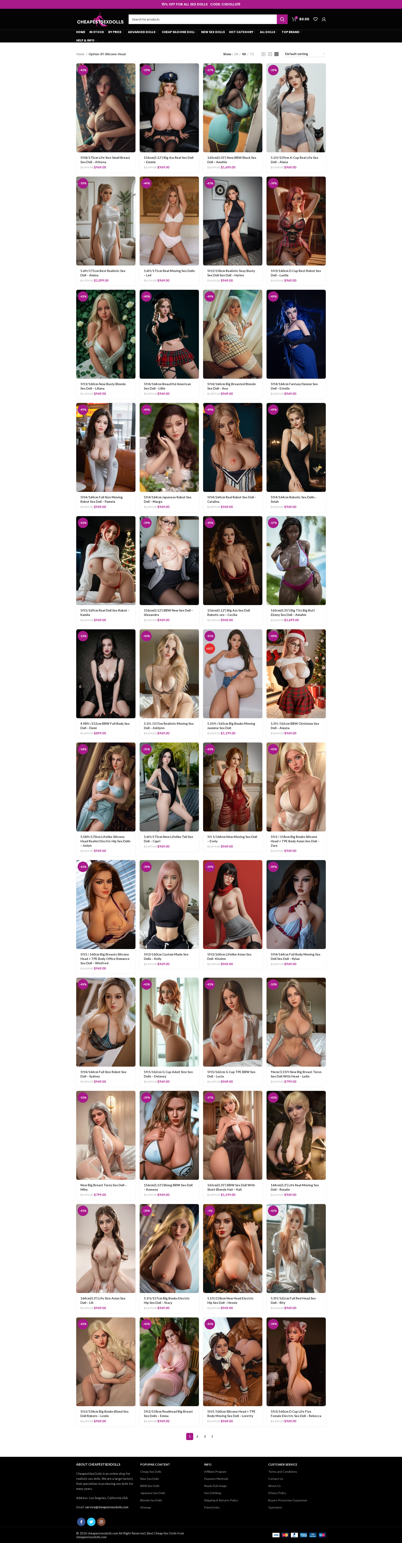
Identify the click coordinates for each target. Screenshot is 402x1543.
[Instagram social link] (101, 1522)
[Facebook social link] (81, 1522)
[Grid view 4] (276, 54)
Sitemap (145, 1507)
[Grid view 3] (270, 54)
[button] (132, 70)
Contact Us (275, 1478)
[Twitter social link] (91, 1522)
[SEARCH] (282, 19)
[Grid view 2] (263, 54)
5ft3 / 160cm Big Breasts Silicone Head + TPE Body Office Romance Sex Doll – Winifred (105, 958)
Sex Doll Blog (212, 1493)
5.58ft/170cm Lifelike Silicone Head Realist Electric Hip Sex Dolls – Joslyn (105, 841)
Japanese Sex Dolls (152, 1493)
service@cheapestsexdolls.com (106, 1507)
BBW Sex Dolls (150, 1486)
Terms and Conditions (282, 1471)
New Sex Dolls (149, 1478)
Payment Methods (216, 1478)
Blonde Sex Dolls (151, 1500)
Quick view (132, 79)
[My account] (324, 19)
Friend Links (212, 1507)
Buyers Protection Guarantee (287, 1500)
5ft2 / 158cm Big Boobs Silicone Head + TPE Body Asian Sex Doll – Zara (295, 841)
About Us (274, 1486)
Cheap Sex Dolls (150, 1471)
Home (80, 54)
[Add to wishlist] (132, 89)
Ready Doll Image (215, 1486)
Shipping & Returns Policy (221, 1500)
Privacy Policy (277, 1493)
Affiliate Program (215, 1471)
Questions (275, 1507)
